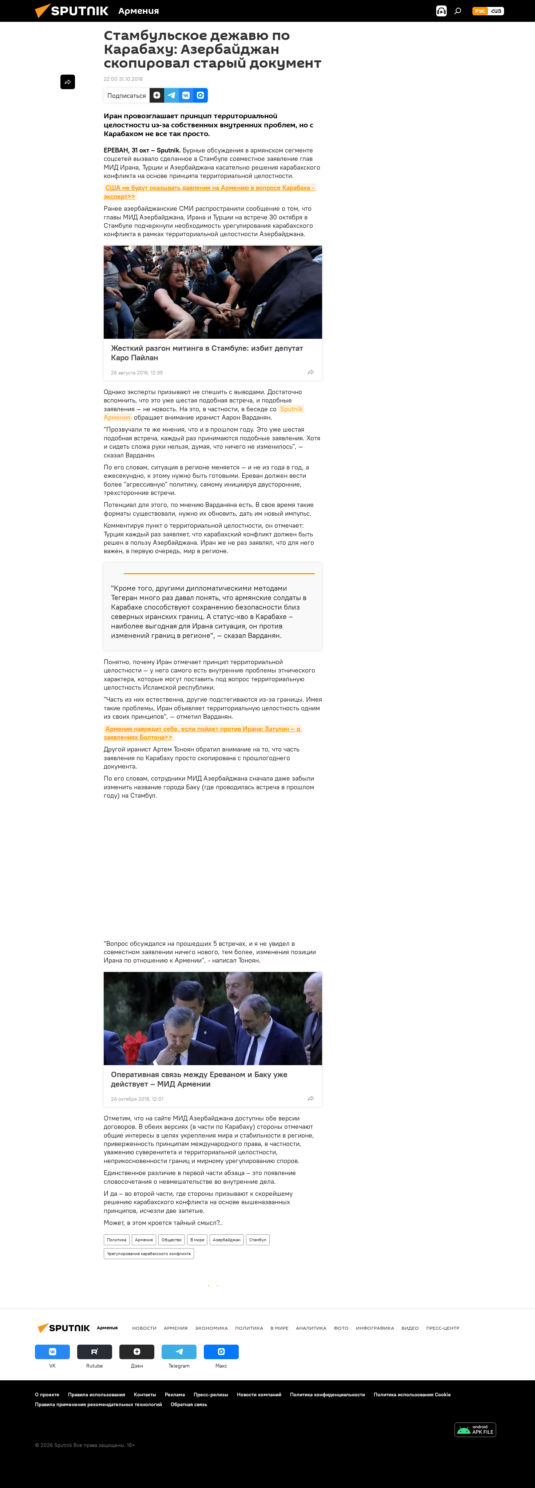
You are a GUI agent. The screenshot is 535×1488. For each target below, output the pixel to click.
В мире (197, 1239)
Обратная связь (189, 1404)
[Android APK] (475, 1430)
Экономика (211, 1328)
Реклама (175, 1394)
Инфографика (375, 1328)
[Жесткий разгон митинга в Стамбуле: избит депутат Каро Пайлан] (213, 292)
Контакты (145, 1394)
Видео (410, 1328)
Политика (116, 1239)
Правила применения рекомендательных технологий (98, 1404)
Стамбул (257, 1239)
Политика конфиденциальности (327, 1394)
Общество (172, 1239)
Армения (144, 1239)
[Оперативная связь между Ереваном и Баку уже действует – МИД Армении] (213, 1018)
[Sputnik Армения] (74, 20)
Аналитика (311, 1328)
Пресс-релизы (211, 1394)
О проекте (47, 1394)
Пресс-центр (442, 1328)
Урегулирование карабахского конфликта (149, 1253)
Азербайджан (227, 1239)
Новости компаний (259, 1394)
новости (144, 1328)
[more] (311, 372)
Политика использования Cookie (412, 1394)
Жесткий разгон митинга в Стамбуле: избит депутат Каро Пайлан (207, 352)
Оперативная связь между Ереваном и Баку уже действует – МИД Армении (199, 1079)
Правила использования (96, 1394)
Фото (341, 1328)
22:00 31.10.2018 (123, 79)
